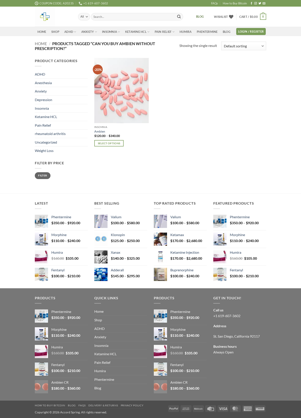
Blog (226, 31)
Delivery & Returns (103, 405)
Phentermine (207, 31)
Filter (42, 175)
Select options (109, 143)
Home (41, 31)
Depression (43, 100)
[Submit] (179, 16)
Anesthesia (43, 83)
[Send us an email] (264, 3)
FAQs (214, 3)
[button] (252, 17)
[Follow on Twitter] (259, 3)
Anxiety (87, 31)
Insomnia (109, 31)
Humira (186, 31)
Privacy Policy (132, 405)
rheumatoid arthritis (50, 134)
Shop (55, 31)
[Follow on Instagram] (255, 3)
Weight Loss (44, 151)
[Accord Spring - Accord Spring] (53, 17)
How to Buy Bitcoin (235, 3)
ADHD (68, 31)
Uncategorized (46, 142)
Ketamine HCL (136, 31)
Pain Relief (163, 31)
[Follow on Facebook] (251, 3)
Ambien (99, 131)
